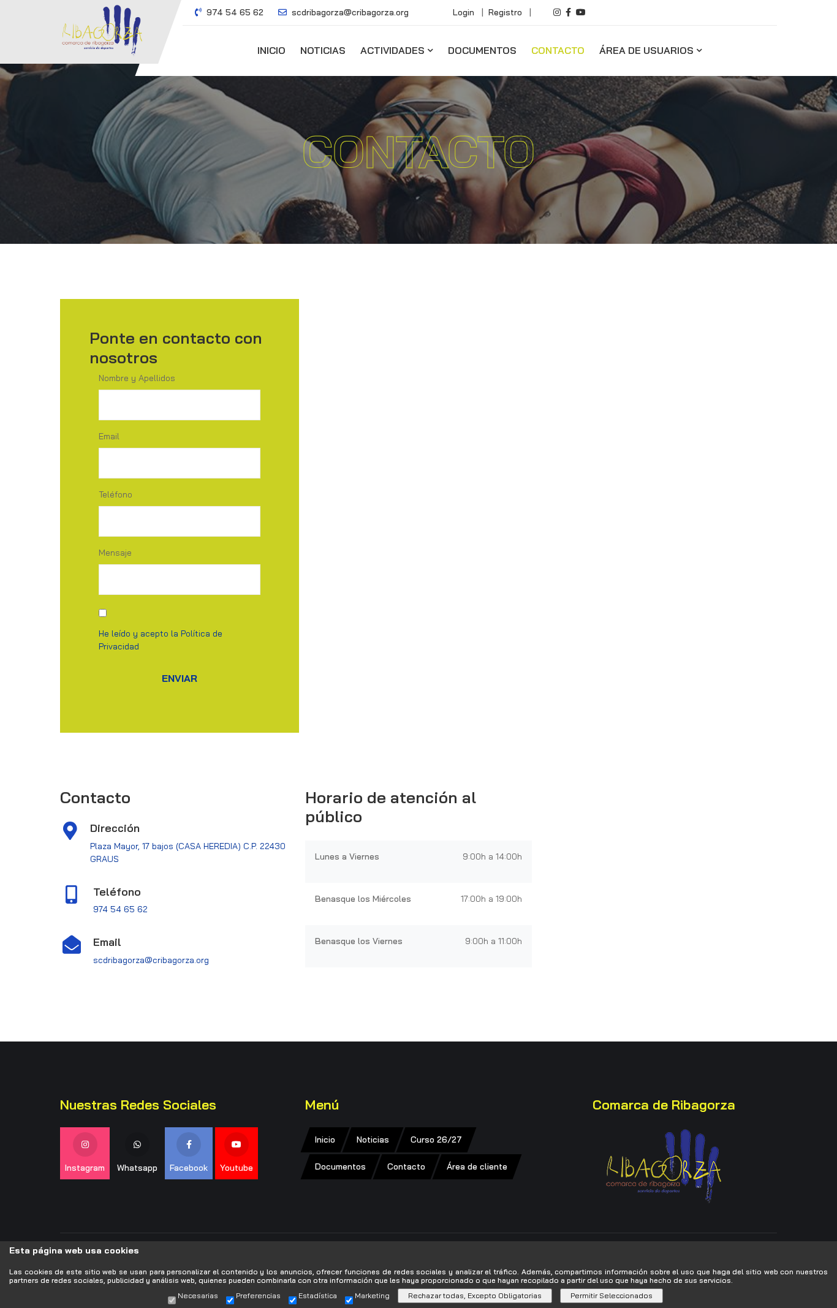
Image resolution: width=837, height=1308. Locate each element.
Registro (505, 12)
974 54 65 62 (233, 12)
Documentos (482, 50)
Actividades (392, 50)
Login (463, 12)
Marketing (372, 1295)
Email (109, 436)
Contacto (558, 50)
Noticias (323, 50)
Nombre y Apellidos (137, 378)
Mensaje (115, 552)
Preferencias (258, 1295)
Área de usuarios (646, 50)
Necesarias (198, 1295)
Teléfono (115, 494)
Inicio (271, 50)
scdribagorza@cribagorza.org (349, 12)
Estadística (317, 1295)
